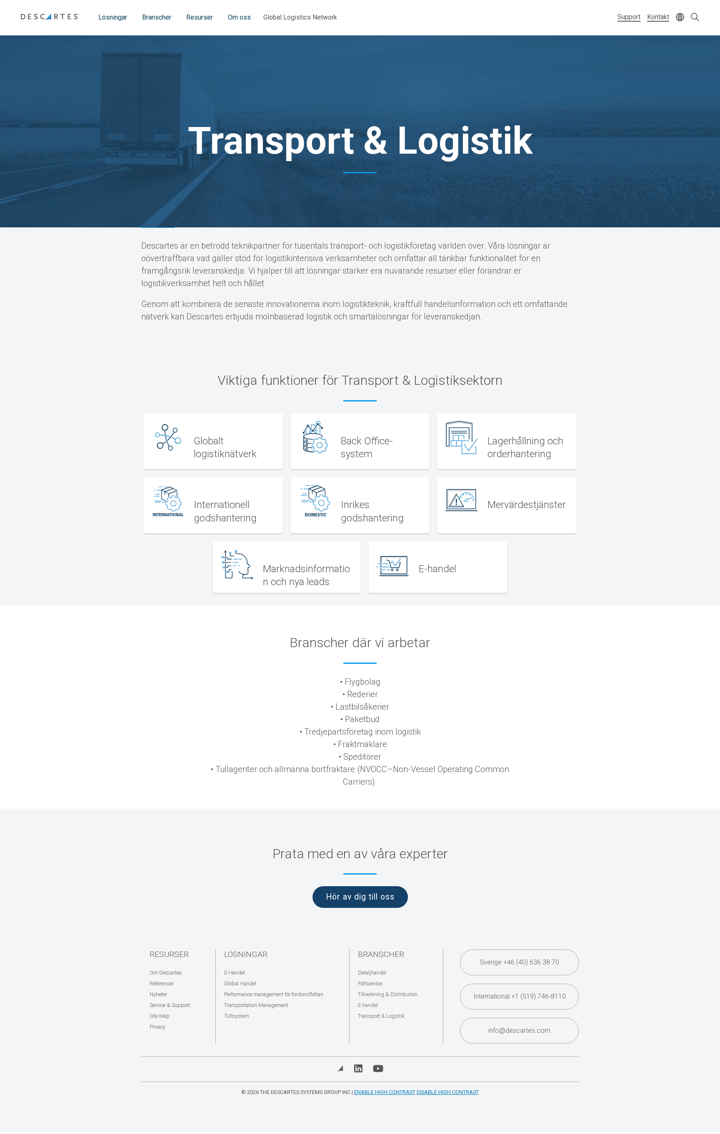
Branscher (156, 17)
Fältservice (370, 983)
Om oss (239, 17)
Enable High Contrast (384, 1092)
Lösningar (112, 17)
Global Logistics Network (300, 17)
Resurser (199, 17)
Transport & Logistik (381, 1016)
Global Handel (240, 983)
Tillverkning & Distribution (388, 994)
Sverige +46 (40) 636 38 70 (519, 962)
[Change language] (680, 17)
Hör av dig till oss (360, 897)
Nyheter (158, 994)
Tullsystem (236, 1016)
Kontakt (658, 17)
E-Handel (234, 973)
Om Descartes (166, 973)
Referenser (162, 983)
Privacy (157, 1027)
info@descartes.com (519, 1030)
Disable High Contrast (448, 1092)
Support (629, 17)
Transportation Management (256, 1005)
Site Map (160, 1016)
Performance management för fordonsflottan (273, 994)
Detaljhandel (372, 973)
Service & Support (170, 1005)
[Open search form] (695, 17)
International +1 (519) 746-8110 (519, 996)
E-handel (368, 1005)
